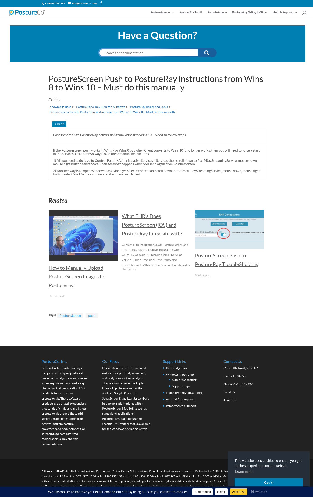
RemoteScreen (217, 12)
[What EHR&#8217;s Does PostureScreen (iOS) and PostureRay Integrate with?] (158, 242)
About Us (229, 400)
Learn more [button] (244, 471)
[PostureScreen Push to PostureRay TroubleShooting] (229, 229)
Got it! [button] (268, 482)
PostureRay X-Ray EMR (247, 12)
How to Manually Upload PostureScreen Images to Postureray (76, 276)
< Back (59, 124)
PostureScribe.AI (190, 12)
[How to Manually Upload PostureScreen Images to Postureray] (83, 235)
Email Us (229, 392)
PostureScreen (160, 12)
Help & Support (283, 12)
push (91, 315)
